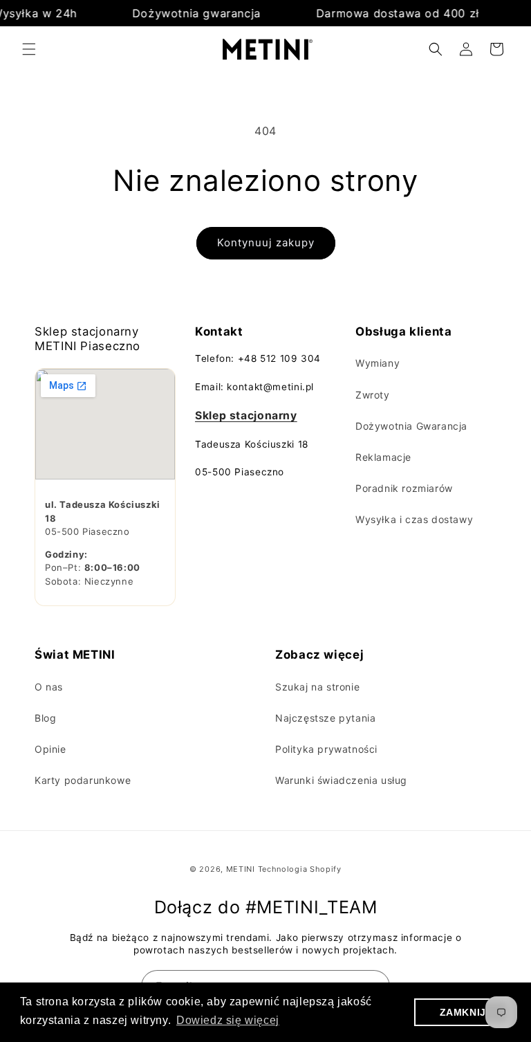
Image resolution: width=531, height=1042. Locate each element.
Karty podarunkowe (83, 780)
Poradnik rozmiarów (404, 488)
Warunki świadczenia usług (341, 780)
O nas (49, 687)
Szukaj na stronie (317, 687)
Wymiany (377, 363)
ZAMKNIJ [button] (463, 1012)
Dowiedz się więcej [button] (227, 1020)
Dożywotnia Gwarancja (411, 426)
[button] (29, 49)
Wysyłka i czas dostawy (414, 519)
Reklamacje (383, 457)
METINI (240, 869)
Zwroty (372, 395)
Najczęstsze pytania (325, 718)
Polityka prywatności (326, 749)
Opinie (50, 749)
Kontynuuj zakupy (266, 242)
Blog (45, 718)
